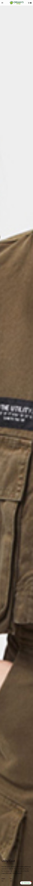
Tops (11, 878)
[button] (25, 882)
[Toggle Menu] (2, 3)
